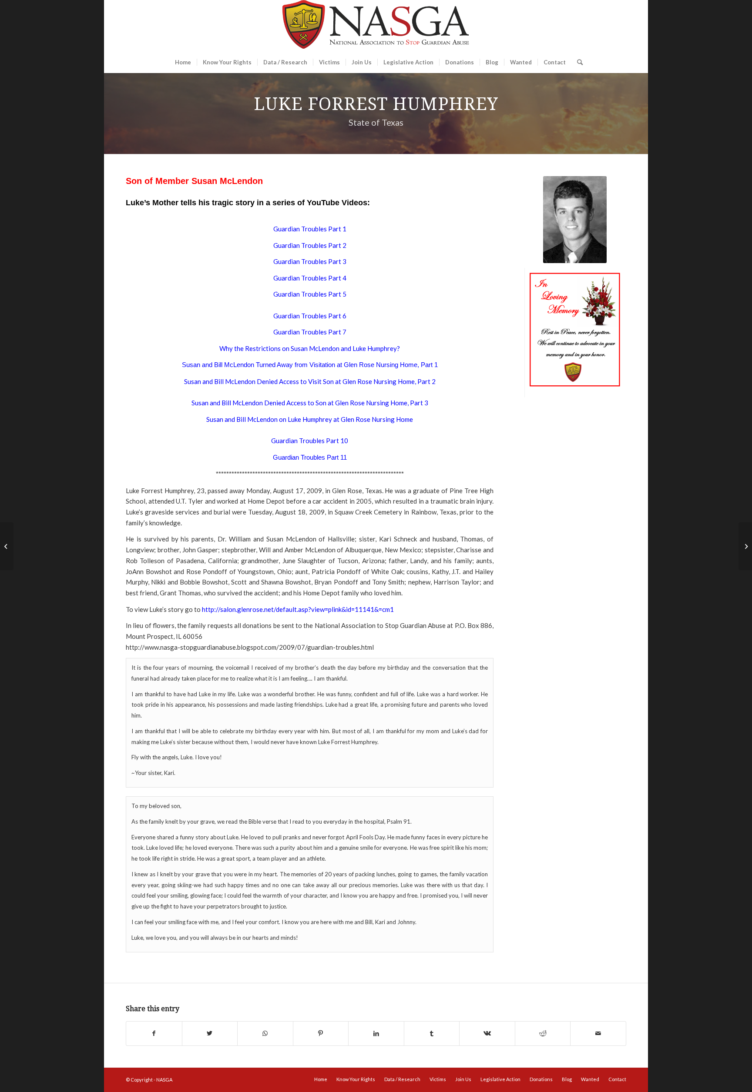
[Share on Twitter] (210, 1033)
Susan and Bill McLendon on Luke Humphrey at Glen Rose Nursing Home (309, 419)
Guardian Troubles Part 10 (309, 440)
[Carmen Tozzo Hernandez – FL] (745, 546)
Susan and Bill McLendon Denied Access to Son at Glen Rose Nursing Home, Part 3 (309, 403)
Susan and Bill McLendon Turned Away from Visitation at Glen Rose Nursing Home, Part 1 (310, 364)
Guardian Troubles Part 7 (309, 332)
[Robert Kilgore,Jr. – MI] (6, 546)
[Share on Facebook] (154, 1033)
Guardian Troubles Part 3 (309, 261)
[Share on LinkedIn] (376, 1033)
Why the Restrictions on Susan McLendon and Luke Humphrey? (309, 348)
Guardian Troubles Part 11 (310, 457)
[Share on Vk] (487, 1033)
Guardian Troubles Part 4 (309, 278)
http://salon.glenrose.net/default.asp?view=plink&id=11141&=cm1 (298, 609)
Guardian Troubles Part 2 (309, 245)
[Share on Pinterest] (321, 1033)
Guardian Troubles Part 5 (309, 294)
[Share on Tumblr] (432, 1033)
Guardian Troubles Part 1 (309, 229)
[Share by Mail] (598, 1033)
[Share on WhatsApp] (265, 1033)
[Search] (577, 62)
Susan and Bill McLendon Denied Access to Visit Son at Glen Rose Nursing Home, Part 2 (310, 381)
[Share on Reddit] (543, 1033)
